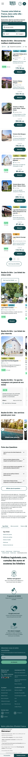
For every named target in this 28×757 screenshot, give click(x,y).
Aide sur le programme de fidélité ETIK (20, 680)
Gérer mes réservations (20, 672)
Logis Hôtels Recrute (6, 704)
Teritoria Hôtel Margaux (19, 134)
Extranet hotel (4, 693)
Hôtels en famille (7, 539)
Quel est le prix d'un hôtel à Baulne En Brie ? (12, 453)
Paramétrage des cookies (20, 695)
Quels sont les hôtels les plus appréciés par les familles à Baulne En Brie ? (13, 467)
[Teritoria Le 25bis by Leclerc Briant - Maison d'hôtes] (7, 108)
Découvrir (19, 72)
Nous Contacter (4, 698)
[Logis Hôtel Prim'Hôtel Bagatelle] (7, 160)
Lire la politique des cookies (7, 750)
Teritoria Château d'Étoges (17, 82)
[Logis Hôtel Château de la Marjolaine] (7, 55)
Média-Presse (4, 695)
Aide (16, 701)
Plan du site (17, 704)
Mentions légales (18, 690)
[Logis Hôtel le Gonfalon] (12, 293)
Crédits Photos (18, 706)
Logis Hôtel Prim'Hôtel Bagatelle (19, 159)
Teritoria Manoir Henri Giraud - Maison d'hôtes (19, 185)
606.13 (20, 197)
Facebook (7, 712)
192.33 (20, 145)
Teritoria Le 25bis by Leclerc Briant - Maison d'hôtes (19, 108)
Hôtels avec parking (7, 537)
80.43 (20, 171)
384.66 (20, 121)
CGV (16, 698)
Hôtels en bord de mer (8, 545)
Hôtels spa (5, 542)
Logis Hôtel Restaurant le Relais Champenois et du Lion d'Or (19, 211)
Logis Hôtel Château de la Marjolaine (20, 54)
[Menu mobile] (2, 3)
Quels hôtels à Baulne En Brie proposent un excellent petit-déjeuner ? (13, 481)
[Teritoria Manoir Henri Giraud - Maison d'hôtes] (7, 185)
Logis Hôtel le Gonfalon (7, 307)
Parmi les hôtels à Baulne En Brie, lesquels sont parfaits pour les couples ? (13, 460)
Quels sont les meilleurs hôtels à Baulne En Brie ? (11, 474)
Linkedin (6, 716)
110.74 (20, 250)
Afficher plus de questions (13, 488)
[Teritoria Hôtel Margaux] (7, 135)
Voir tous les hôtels (14, 264)
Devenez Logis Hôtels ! (6, 690)
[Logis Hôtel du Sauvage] (7, 238)
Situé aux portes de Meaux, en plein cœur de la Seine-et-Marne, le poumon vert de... (11, 312)
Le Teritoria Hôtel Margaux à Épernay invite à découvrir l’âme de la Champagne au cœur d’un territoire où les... (19, 141)
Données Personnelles (20, 693)
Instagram (19, 712)
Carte (4, 46)
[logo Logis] (13, 3)
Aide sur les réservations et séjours (21, 676)
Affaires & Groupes (5, 701)
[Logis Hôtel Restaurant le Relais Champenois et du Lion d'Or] (7, 211)
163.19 (20, 94)
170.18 (20, 68)
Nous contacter (18, 684)
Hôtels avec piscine (7, 534)
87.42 (20, 224)
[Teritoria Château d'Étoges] (7, 82)
